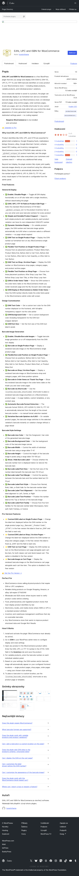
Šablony (24, 827)
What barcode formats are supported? (16, 730)
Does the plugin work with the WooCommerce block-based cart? (15, 779)
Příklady (24, 823)
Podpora (73, 63)
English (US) (73, 106)
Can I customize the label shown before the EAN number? (14, 765)
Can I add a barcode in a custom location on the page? (23, 744)
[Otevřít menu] (75, 3)
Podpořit (63, 830)
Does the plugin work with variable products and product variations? (15, 736)
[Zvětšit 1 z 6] (14, 693)
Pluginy (24, 830)
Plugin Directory (7, 9)
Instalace (35, 63)
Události (63, 827)
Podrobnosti (9, 63)
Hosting (5, 830)
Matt (4, 844)
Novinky (5, 827)
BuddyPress (6, 852)
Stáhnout (72, 53)
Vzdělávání (45, 823)
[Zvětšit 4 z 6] (31, 705)
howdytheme (24, 54)
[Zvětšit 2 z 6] (14, 705)
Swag (63, 834)
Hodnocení (23, 63)
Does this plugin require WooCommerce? (17, 723)
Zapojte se (64, 823)
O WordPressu (7, 823)
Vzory (23, 834)
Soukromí (5, 834)
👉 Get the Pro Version (12, 573)
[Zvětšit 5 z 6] (48, 693)
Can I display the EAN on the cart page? (17, 758)
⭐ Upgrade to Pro (9, 128)
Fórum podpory (60, 178)
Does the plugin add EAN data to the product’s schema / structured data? (16, 751)
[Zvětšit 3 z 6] (31, 693)
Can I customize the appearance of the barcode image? (23, 772)
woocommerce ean (71, 115)
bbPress (5, 848)
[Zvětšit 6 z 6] (48, 699)
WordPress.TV (46, 834)
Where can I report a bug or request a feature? (19, 787)
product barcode (71, 111)
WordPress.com (8, 841)
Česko (9, 861)
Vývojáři (46, 63)
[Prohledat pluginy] (24, 16)
